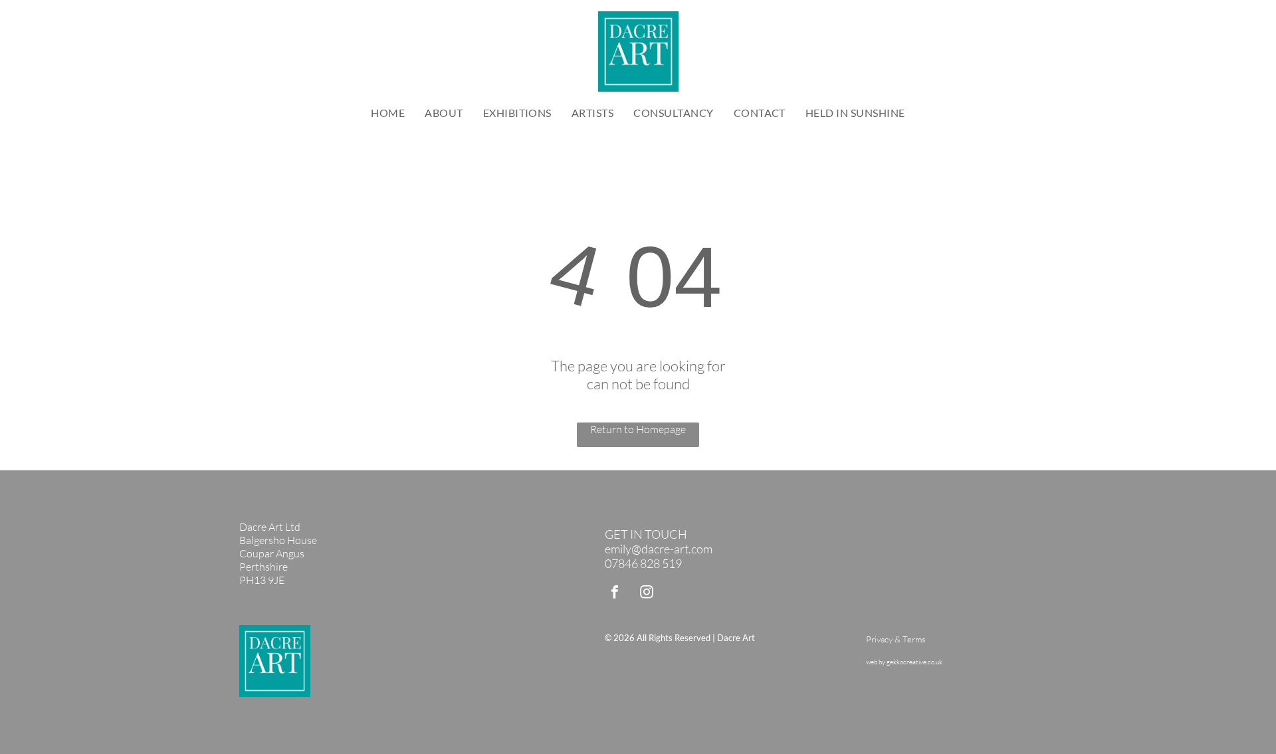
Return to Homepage (638, 429)
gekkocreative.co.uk (914, 662)
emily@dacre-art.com (658, 548)
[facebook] (615, 593)
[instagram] (647, 593)
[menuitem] (388, 112)
